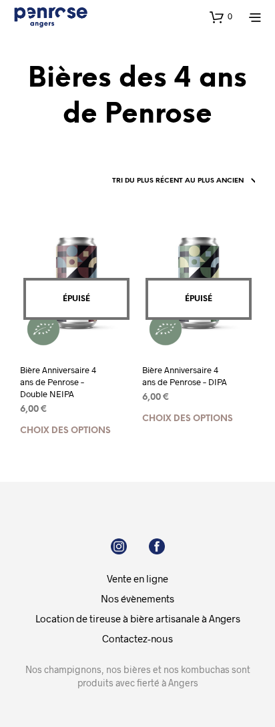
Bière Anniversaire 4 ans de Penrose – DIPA (184, 375)
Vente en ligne (137, 578)
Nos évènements (137, 598)
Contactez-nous (137, 638)
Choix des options (65, 430)
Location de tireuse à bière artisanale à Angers (137, 618)
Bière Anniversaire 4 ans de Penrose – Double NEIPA (58, 381)
